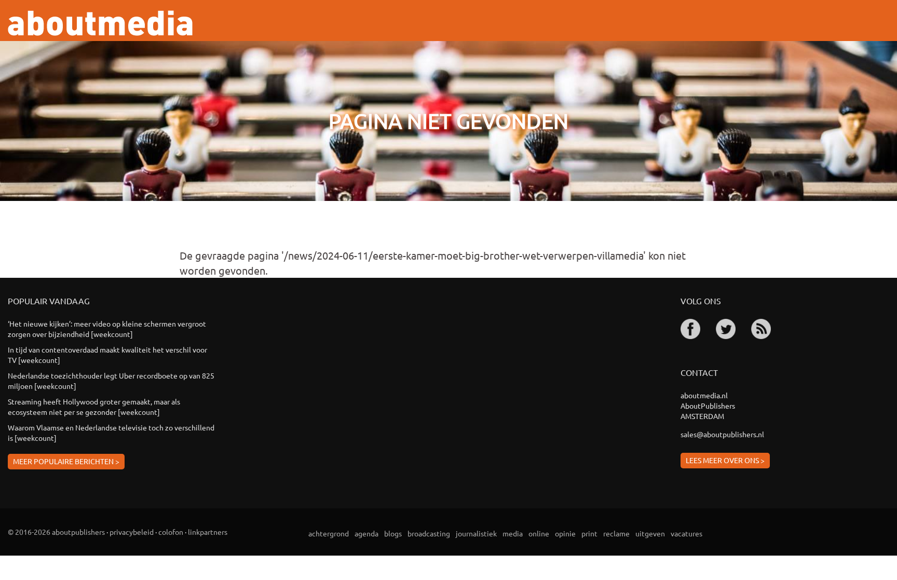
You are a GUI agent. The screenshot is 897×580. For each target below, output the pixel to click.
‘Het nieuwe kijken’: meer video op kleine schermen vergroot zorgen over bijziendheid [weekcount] (107, 329)
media (512, 533)
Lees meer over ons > (725, 460)
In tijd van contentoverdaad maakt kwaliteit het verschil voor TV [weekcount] (107, 355)
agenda (366, 533)
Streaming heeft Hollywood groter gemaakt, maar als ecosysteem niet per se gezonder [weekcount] (94, 406)
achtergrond (328, 533)
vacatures (686, 533)
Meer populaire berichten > (66, 461)
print (589, 533)
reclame (616, 533)
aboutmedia (100, 23)
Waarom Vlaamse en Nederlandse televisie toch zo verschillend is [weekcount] (111, 432)
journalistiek (476, 533)
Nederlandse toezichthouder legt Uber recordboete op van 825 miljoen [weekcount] (111, 380)
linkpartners (207, 531)
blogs (393, 533)
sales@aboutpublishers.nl (722, 434)
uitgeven (650, 533)
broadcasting (428, 533)
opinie (565, 533)
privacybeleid (132, 531)
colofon (170, 531)
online (538, 533)
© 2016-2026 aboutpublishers (56, 531)
